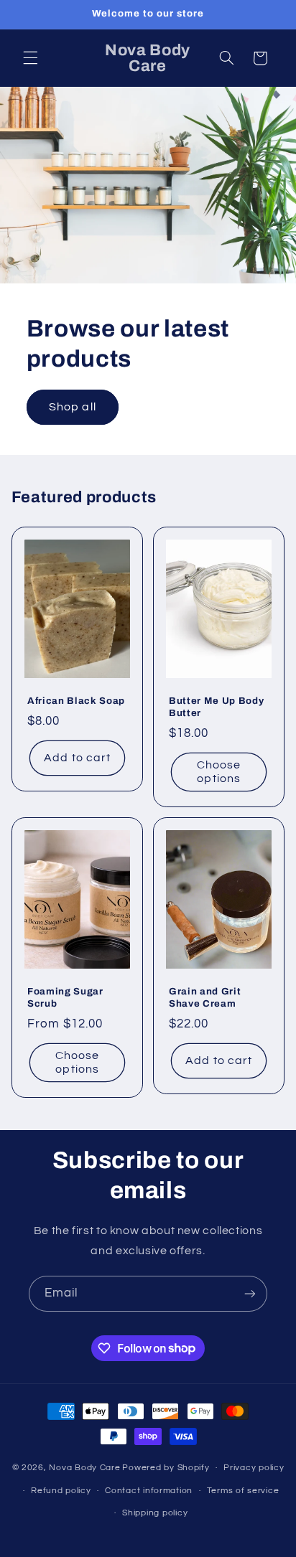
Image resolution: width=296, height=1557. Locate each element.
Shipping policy (155, 1513)
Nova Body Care (84, 1468)
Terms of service (243, 1491)
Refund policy (61, 1491)
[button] (30, 58)
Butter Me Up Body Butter (216, 706)
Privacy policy (253, 1468)
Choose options (219, 771)
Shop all (72, 407)
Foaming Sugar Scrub (65, 997)
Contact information (149, 1491)
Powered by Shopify (165, 1468)
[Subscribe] (250, 1293)
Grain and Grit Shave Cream (205, 997)
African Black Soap (76, 700)
